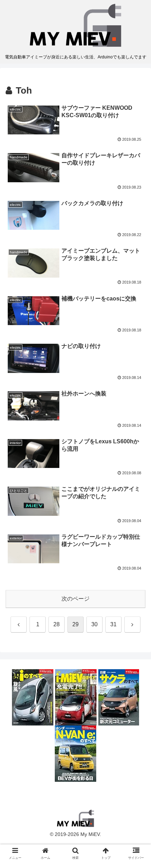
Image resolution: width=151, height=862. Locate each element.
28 (56, 624)
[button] (136, 833)
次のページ (75, 599)
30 (94, 624)
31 (113, 624)
